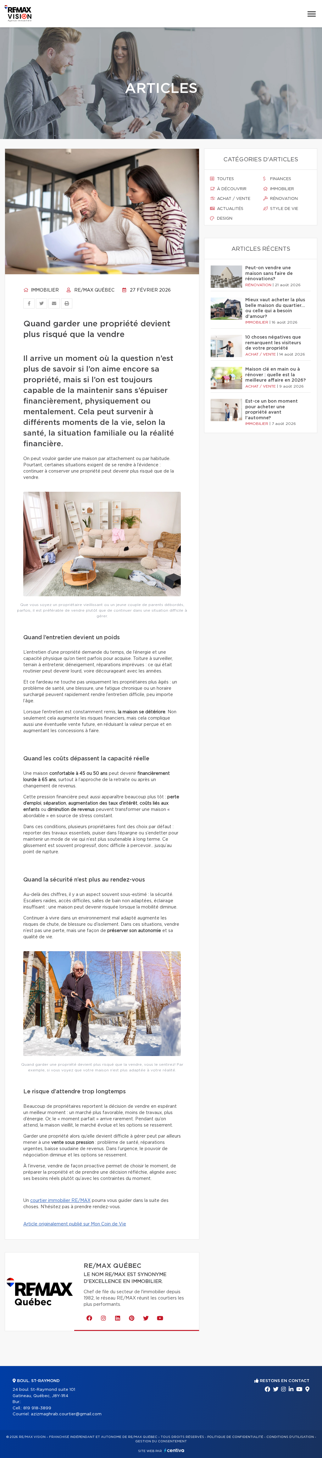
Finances (280, 179)
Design (224, 219)
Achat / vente (233, 199)
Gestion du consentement (161, 1441)
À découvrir (231, 189)
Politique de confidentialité (235, 1437)
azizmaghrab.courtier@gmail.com (66, 1414)
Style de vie (283, 209)
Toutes (225, 179)
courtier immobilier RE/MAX (60, 1200)
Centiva (174, 1450)
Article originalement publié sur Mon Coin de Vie (74, 1224)
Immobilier (44, 290)
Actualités (229, 209)
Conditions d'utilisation (290, 1437)
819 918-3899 (37, 1408)
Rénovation (283, 199)
